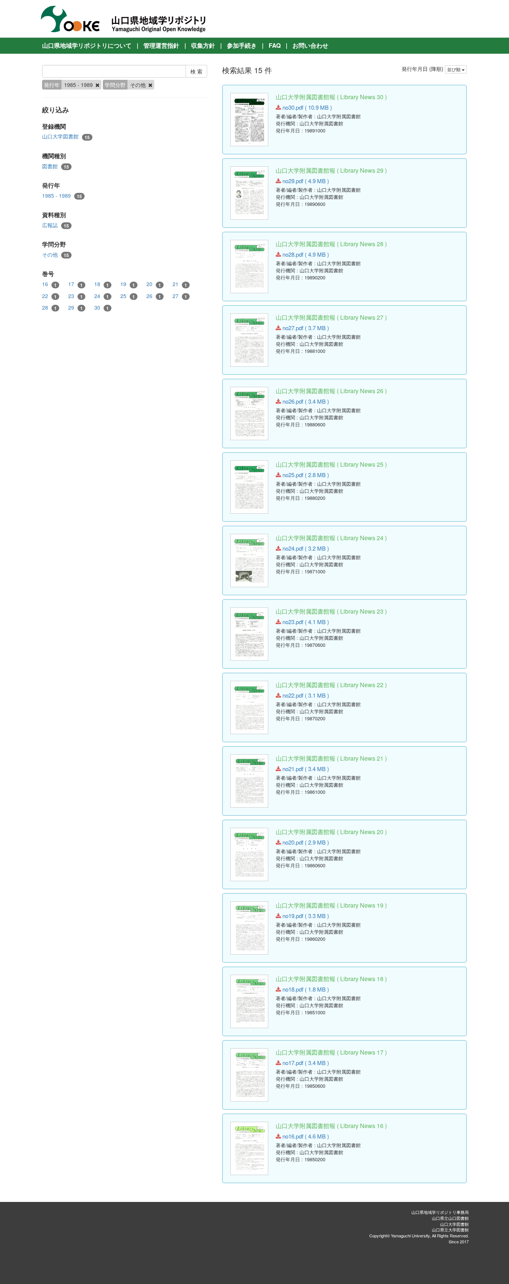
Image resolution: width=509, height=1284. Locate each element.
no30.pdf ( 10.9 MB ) (306, 107)
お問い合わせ (310, 45)
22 (49, 296)
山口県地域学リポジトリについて (87, 45)
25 (127, 296)
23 (75, 296)
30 (101, 307)
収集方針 (203, 45)
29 (75, 307)
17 (75, 284)
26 (153, 296)
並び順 (454, 69)
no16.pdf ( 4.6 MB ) (305, 1136)
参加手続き (242, 45)
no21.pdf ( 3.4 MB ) (305, 769)
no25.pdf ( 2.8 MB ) (305, 475)
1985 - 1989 (62, 196)
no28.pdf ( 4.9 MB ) (305, 254)
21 (180, 284)
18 (101, 284)
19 (127, 284)
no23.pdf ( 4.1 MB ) (305, 622)
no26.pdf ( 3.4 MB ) (305, 401)
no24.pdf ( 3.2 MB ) (305, 548)
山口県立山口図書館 (450, 1218)
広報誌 (55, 225)
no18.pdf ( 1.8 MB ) (305, 989)
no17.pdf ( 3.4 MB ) (305, 1063)
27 (180, 296)
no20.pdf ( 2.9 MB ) (305, 842)
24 (101, 296)
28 (49, 307)
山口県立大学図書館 (450, 1230)
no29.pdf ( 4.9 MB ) (305, 181)
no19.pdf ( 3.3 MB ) (305, 916)
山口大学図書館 (66, 136)
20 (153, 284)
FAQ (275, 45)
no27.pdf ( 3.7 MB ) (305, 328)
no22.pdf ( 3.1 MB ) (305, 695)
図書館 (55, 166)
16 (49, 284)
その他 (55, 255)
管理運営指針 (161, 45)
